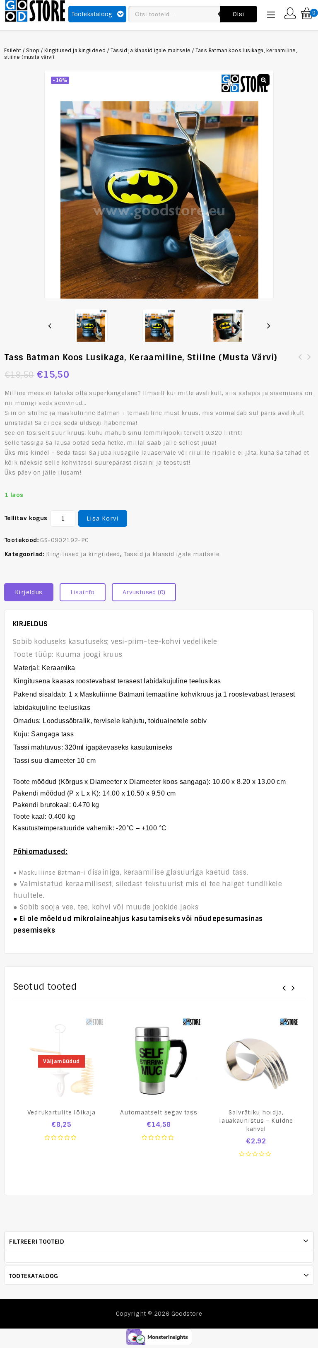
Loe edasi (61, 1142)
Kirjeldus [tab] (29, 592)
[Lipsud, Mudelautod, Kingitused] (35, 10)
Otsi (239, 14)
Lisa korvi (103, 518)
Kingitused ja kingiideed (75, 50)
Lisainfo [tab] (82, 592)
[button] (264, 80)
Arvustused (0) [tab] (144, 592)
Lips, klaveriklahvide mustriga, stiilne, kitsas (300, 362)
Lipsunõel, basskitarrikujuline (309, 362)
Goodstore (186, 1313)
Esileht (13, 50)
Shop (33, 50)
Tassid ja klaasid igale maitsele (151, 50)
